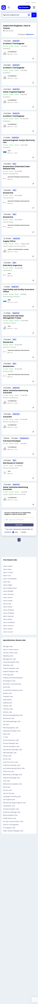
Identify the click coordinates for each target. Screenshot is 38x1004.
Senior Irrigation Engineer (14, 92)
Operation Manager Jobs (11, 778)
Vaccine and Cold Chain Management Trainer (13, 317)
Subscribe (19, 525)
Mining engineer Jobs (10, 815)
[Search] (34, 15)
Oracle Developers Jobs (11, 662)
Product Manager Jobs (10, 743)
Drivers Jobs (7, 759)
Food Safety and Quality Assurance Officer (18, 290)
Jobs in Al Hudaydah (10, 579)
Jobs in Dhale (7, 619)
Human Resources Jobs (11, 740)
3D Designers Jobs (9, 681)
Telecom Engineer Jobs (11, 668)
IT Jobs (5, 737)
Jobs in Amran (8, 597)
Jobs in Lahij (7, 604)
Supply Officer (9, 241)
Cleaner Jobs (7, 706)
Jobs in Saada (7, 601)
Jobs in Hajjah (7, 585)
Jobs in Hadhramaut (10, 588)
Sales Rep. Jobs (8, 665)
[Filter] (29, 15)
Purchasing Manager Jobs (11, 721)
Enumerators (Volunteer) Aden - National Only (17, 167)
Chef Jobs (6, 781)
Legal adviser (7, 700)
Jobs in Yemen (8, 573)
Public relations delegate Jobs (13, 831)
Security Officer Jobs (10, 653)
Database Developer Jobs (11, 731)
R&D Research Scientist (13, 463)
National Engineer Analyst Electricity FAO (19, 141)
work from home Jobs (10, 762)
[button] (8, 7)
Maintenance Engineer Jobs (12, 784)
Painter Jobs (7, 756)
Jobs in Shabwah (8, 613)
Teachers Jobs (8, 709)
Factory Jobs (7, 790)
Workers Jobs (7, 712)
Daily (16, 532)
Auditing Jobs (7, 703)
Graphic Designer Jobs (10, 671)
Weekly (23, 532)
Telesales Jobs (8, 696)
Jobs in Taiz (7, 576)
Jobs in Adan (7, 569)
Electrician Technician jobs (12, 684)
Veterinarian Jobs (9, 806)
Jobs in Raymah (8, 616)
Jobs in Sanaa (7, 566)
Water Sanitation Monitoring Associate (15, 391)
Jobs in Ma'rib (7, 607)
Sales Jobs (6, 734)
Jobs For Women (8, 793)
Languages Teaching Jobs (12, 796)
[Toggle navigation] (34, 7)
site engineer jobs (9, 800)
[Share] (33, 58)
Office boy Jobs (8, 771)
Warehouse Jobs (8, 718)
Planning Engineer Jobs (11, 728)
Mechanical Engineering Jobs (13, 715)
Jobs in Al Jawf (8, 632)
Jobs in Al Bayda (8, 610)
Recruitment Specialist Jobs (12, 750)
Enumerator (8, 193)
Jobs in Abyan (7, 629)
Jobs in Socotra (8, 626)
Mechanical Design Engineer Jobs (14, 803)
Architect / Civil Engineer (13, 43)
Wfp (9, 300)
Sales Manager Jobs (9, 753)
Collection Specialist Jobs (11, 765)
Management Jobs (9, 659)
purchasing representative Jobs (14, 768)
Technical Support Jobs (11, 809)
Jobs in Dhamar (8, 594)
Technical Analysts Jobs (11, 746)
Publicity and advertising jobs (13, 678)
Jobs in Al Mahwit (9, 622)
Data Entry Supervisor (12, 265)
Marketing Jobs (8, 656)
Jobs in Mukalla (8, 591)
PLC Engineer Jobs (9, 828)
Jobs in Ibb (6, 582)
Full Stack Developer (12, 441)
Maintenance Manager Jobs (12, 775)
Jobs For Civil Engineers (11, 825)
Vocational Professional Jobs (12, 690)
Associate (7, 417)
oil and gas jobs (8, 675)
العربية (27, 2)
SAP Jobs (6, 725)
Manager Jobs (8, 646)
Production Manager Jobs (11, 812)
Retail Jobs (6, 787)
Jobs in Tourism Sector (11, 650)
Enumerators (8, 366)
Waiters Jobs (7, 693)
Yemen (33, 2)
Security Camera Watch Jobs (13, 821)
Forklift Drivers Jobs (9, 818)
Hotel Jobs (6, 687)
